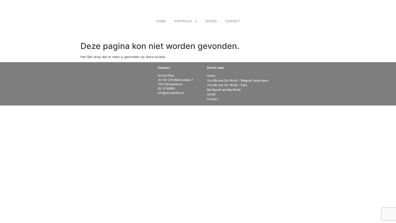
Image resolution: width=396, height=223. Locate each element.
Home (161, 21)
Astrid (211, 21)
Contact (232, 21)
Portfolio (183, 21)
